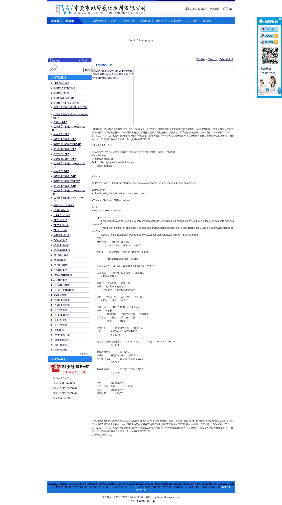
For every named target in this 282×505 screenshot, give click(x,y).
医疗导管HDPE (61, 154)
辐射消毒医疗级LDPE (65, 176)
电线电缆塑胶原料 (211, 487)
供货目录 (145, 20)
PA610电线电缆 (62, 300)
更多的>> (84, 354)
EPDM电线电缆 (61, 285)
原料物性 (176, 20)
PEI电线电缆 (60, 320)
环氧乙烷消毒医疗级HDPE (67, 144)
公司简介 (113, 20)
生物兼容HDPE (61, 134)
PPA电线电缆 (60, 345)
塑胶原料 (97, 20)
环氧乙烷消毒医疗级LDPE (67, 181)
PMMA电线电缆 (62, 335)
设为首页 (202, 8)
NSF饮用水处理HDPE (65, 159)
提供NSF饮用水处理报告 (66, 103)
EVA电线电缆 (60, 240)
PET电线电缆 (60, 325)
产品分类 (129, 20)
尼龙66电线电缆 (62, 250)
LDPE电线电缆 (61, 210)
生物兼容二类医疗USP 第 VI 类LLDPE (181, 487)
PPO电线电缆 (61, 265)
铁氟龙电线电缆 (62, 235)
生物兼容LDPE (61, 171)
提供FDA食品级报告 (64, 98)
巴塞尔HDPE (60, 122)
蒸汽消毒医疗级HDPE (65, 149)
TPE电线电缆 (60, 220)
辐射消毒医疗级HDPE (65, 139)
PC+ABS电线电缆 (63, 275)
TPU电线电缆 (60, 230)
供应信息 (160, 20)
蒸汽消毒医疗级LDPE (65, 186)
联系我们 (227, 8)
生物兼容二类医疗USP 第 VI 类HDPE (67, 483)
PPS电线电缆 (60, 350)
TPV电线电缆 (60, 270)
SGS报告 (192, 20)
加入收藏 (214, 8)
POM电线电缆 (61, 340)
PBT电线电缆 (60, 310)
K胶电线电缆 (60, 295)
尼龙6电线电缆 (61, 245)
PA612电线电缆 (62, 305)
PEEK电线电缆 (61, 315)
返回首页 (189, 8)
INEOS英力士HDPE (64, 205)
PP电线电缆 (60, 260)
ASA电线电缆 (60, 280)
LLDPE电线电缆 (62, 215)
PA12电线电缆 (61, 255)
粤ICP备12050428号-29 (142, 500)
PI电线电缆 (59, 330)
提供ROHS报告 (61, 93)
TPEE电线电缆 (61, 225)
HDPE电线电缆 (61, 83)
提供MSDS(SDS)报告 (65, 88)
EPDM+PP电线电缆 (64, 290)
